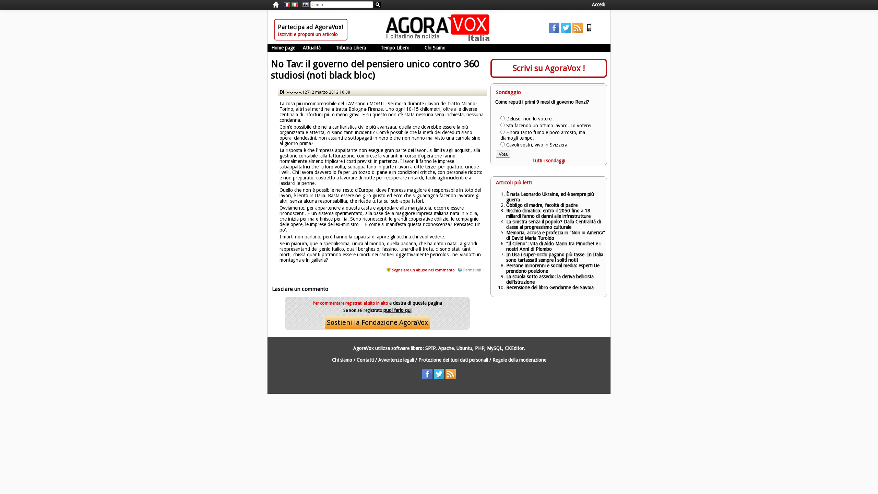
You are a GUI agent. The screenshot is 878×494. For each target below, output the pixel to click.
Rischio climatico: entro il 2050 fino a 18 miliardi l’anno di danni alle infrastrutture (549, 213)
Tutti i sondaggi (548, 160)
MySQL (494, 348)
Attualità (312, 47)
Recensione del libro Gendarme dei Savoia (550, 287)
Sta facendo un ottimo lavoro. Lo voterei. (549, 125)
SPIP (430, 348)
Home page (283, 47)
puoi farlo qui (397, 310)
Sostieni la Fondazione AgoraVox (377, 322)
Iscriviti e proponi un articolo (308, 34)
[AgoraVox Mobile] (589, 31)
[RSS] (577, 31)
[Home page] (439, 39)
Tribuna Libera (351, 47)
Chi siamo (342, 360)
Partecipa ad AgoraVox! (310, 27)
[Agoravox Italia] (295, 5)
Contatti (365, 360)
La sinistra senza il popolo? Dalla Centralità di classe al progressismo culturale (553, 224)
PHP (479, 348)
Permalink (472, 270)
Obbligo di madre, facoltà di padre (542, 205)
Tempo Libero (395, 47)
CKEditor (514, 348)
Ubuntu (464, 348)
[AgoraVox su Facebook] (554, 31)
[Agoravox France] (287, 5)
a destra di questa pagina (415, 303)
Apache (446, 348)
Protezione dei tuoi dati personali (453, 360)
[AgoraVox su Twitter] (566, 31)
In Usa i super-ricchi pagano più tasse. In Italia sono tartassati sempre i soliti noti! (554, 257)
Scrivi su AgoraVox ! (549, 68)
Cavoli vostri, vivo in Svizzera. (537, 145)
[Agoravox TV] (304, 5)
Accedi (598, 4)
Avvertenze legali (396, 360)
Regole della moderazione (519, 360)
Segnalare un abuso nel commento (423, 270)
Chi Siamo (435, 47)
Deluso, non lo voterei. (530, 118)
